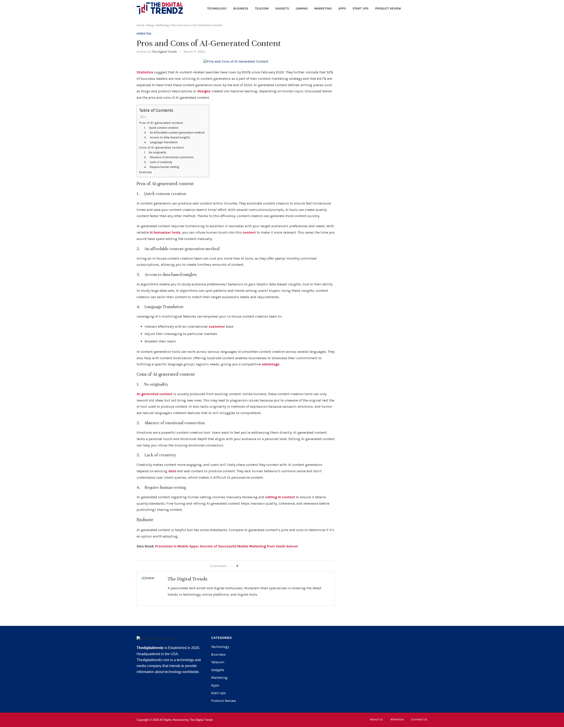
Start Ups (360, 8)
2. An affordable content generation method (174, 132)
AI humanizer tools (165, 232)
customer (217, 326)
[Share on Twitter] (250, 566)
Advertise (397, 719)
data (172, 471)
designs (203, 91)
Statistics (145, 72)
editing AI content (280, 497)
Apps (342, 8)
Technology (217, 8)
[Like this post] (240, 566)
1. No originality (155, 152)
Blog (150, 25)
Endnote (145, 172)
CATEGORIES (221, 638)
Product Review (388, 8)
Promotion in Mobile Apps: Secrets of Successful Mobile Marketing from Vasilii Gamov (226, 546)
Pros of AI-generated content (161, 123)
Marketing (323, 8)
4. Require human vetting (161, 167)
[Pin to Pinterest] (255, 566)
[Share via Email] (259, 566)
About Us (376, 719)
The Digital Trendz (164, 52)
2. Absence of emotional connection (169, 157)
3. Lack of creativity (158, 162)
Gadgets (282, 8)
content (249, 232)
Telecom (262, 8)
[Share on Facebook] (245, 566)
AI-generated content (155, 394)
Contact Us (419, 719)
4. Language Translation (161, 142)
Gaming (302, 8)
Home (140, 25)
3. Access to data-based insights (167, 137)
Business (240, 8)
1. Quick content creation (161, 127)
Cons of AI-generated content (161, 147)
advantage (270, 364)
